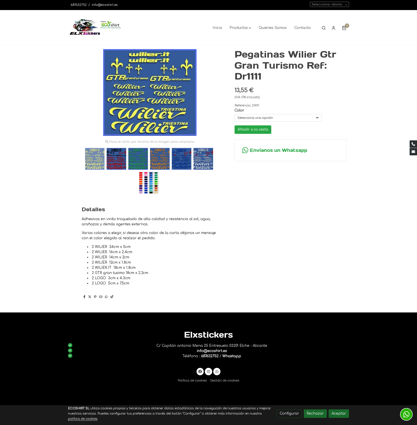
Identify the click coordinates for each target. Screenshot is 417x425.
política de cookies (83, 418)
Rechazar (315, 413)
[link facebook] (200, 371)
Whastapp (231, 356)
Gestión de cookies (224, 380)
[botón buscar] (323, 28)
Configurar (289, 413)
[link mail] (413, 151)
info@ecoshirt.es (105, 5)
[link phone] (413, 144)
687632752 (79, 5)
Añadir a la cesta (253, 129)
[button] (240, 28)
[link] (96, 28)
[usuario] (333, 28)
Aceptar (339, 413)
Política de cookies (192, 380)
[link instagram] (208, 371)
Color (239, 110)
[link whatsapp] (216, 371)
